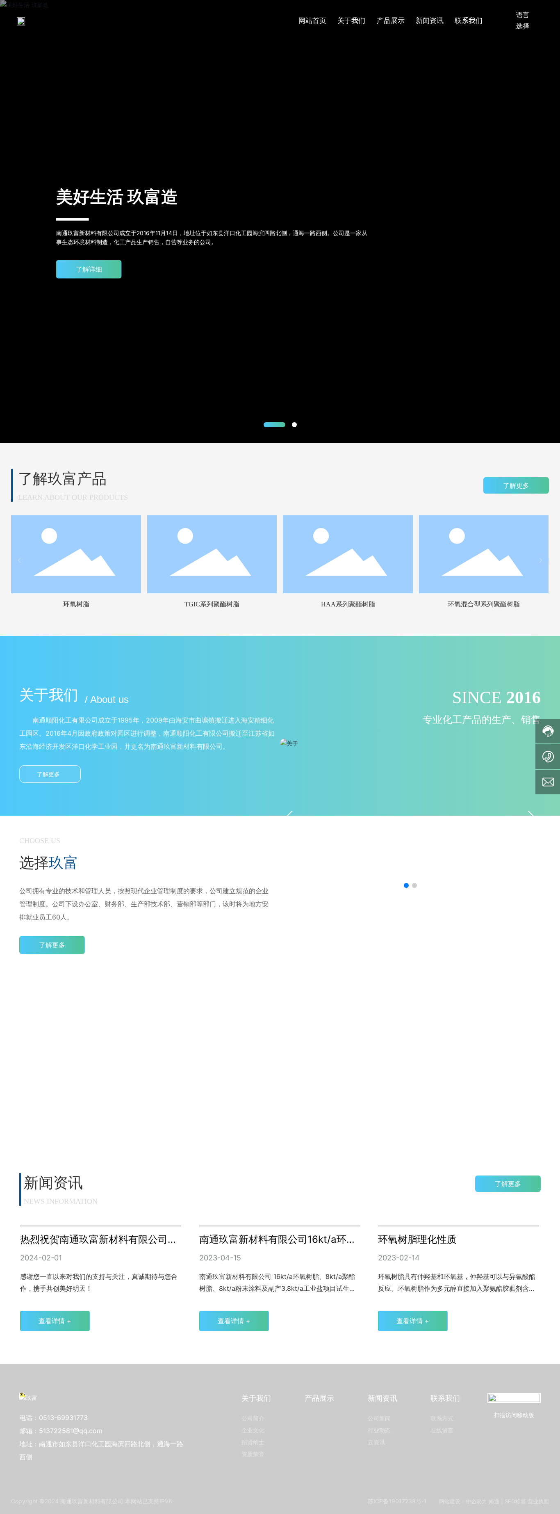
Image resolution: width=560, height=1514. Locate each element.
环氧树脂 (76, 604)
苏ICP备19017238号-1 (397, 1501)
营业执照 (538, 1501)
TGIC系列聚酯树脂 (211, 604)
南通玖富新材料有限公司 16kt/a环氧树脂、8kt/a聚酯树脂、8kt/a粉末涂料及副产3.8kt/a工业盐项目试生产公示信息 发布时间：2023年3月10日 (277, 1288)
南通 (494, 1501)
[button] (274, 424)
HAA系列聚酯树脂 (348, 604)
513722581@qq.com (70, 1431)
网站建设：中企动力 (463, 1501)
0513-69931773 (63, 1417)
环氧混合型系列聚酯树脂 (484, 604)
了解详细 (89, 269)
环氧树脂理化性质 (417, 1239)
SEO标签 (515, 1501)
